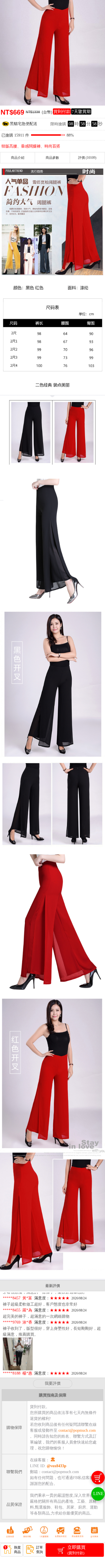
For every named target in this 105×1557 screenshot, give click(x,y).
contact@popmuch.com (77, 1430)
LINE (98, 1493)
